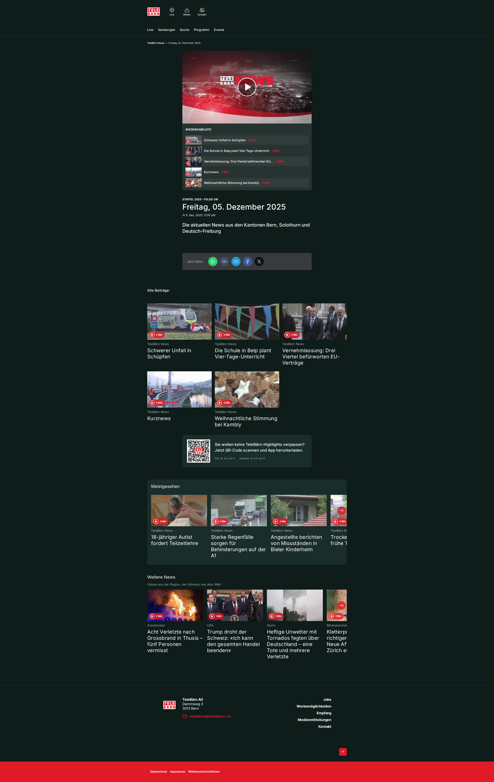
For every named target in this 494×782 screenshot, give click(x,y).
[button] (224, 261)
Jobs (327, 699)
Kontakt (324, 726)
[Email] (236, 261)
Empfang (324, 713)
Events (219, 30)
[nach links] (152, 510)
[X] (259, 261)
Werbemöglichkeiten (314, 706)
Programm (201, 30)
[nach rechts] (341, 510)
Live (150, 30)
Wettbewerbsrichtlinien (204, 771)
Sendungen (166, 30)
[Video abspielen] (247, 87)
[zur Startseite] (153, 11)
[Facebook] (247, 261)
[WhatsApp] (212, 261)
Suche (184, 30)
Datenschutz (158, 771)
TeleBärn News (156, 42)
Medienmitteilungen (314, 720)
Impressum (177, 771)
